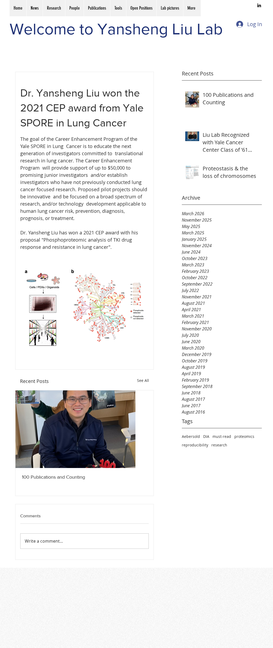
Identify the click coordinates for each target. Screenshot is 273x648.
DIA (206, 436)
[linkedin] (259, 5)
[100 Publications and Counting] (84, 429)
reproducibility (195, 444)
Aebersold (191, 436)
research (219, 444)
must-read (221, 436)
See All (143, 380)
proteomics (244, 436)
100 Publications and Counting (53, 477)
